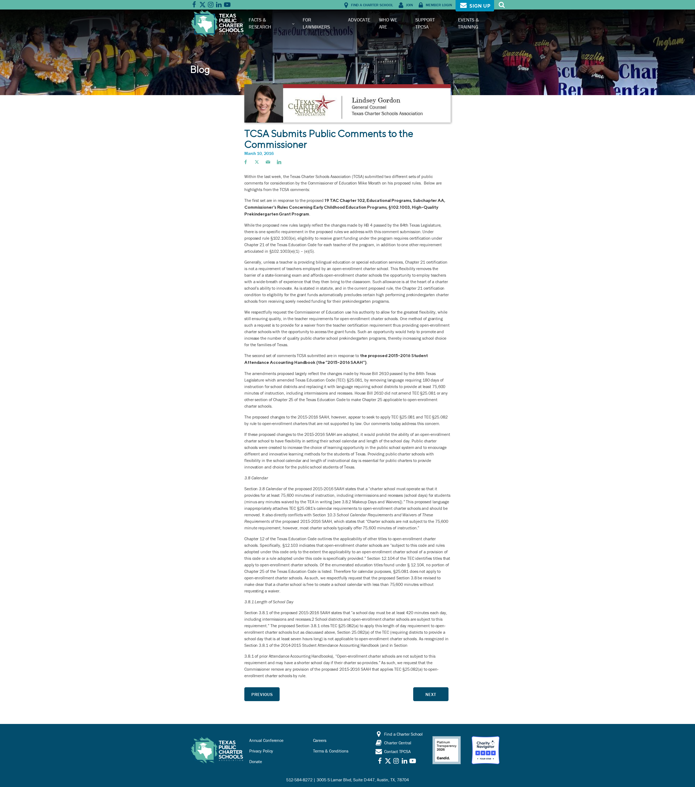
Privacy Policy (261, 751)
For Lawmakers (316, 23)
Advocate (359, 20)
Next (430, 694)
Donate (255, 761)
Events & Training (468, 23)
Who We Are (388, 23)
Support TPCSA (425, 23)
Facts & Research (260, 23)
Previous (262, 694)
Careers (319, 740)
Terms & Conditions (330, 751)
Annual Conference (266, 740)
